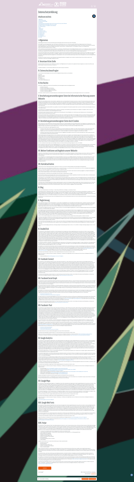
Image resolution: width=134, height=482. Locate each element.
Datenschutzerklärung (87, 472)
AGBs (82, 472)
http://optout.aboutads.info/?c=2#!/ (46, 293)
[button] (92, 6)
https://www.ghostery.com (77, 298)
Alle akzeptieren (92, 478)
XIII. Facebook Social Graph (42, 31)
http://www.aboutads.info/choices (45, 328)
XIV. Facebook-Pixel (41, 32)
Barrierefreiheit (88, 473)
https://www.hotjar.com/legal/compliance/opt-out (80, 458)
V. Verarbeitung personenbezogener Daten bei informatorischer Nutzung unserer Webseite (52, 23)
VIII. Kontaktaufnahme (41, 26)
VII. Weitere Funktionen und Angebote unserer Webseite (47, 25)
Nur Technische (85, 478)
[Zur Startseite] (52, 5)
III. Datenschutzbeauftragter (42, 21)
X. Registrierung (40, 28)
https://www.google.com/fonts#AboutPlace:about (46, 419)
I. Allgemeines (40, 19)
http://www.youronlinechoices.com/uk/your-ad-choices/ (49, 329)
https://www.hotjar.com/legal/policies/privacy (45, 463)
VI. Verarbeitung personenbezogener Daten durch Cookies (47, 24)
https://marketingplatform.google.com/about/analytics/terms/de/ (57, 368)
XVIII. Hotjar (40, 37)
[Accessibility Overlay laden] (131, 475)
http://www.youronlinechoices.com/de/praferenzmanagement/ (50, 294)
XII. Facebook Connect (41, 30)
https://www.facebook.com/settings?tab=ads (45, 324)
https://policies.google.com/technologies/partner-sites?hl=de (78, 371)
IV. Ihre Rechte (40, 22)
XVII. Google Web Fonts (42, 36)
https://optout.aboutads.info (42, 250)
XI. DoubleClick (40, 29)
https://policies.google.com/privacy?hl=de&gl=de (55, 370)
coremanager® (41, 472)
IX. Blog (39, 27)
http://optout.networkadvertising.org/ (46, 327)
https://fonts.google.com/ (64, 418)
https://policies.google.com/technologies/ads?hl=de (59, 372)
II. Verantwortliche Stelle (42, 20)
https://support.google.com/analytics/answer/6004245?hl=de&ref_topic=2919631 (63, 369)
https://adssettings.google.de (88, 248)
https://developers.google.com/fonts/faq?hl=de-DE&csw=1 (77, 418)
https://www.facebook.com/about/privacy (66, 275)
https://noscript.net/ (68, 298)
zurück (45, 468)
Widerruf (94, 473)
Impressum (94, 472)
